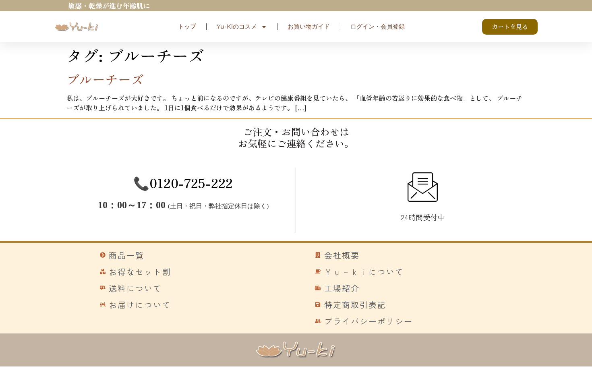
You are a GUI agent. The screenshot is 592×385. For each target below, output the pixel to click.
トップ (187, 26)
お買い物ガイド (309, 26)
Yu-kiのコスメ (237, 26)
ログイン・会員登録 (377, 26)
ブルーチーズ (105, 79)
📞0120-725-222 (183, 182)
